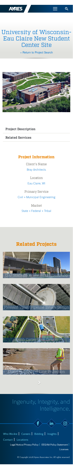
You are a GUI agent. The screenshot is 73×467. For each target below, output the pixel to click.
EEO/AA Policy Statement (55, 444)
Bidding (38, 433)
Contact (8, 439)
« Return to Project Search (36, 52)
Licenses (64, 449)
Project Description (20, 129)
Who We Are (10, 433)
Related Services (18, 138)
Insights (51, 433)
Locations (22, 439)
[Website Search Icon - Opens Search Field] (66, 8)
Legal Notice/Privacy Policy (24, 444)
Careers (25, 433)
